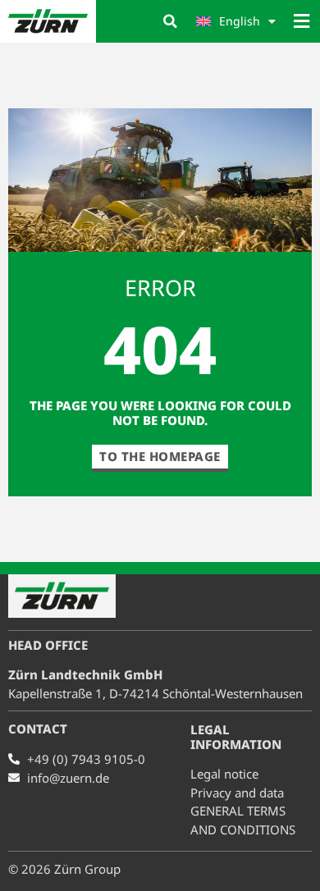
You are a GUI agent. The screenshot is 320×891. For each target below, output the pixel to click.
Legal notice (224, 773)
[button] (170, 21)
